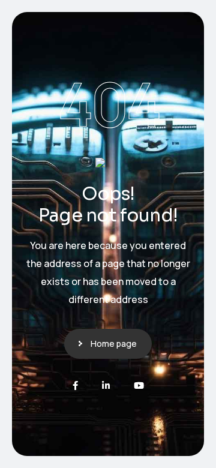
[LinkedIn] (106, 385)
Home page (114, 343)
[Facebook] (75, 385)
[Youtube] (139, 385)
